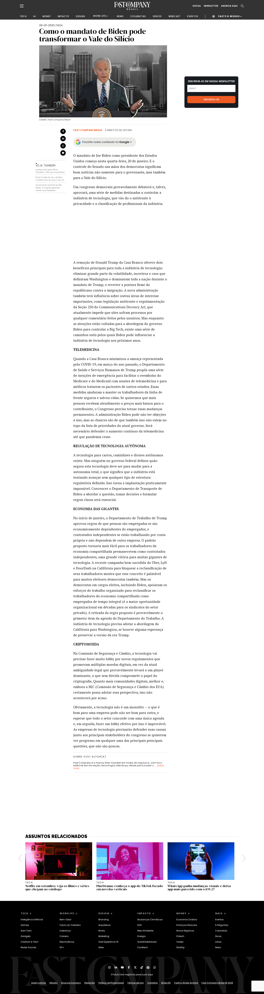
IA (34, 16)
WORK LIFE (99, 15)
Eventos (219, 919)
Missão (53, 982)
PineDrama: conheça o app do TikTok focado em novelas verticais (129, 887)
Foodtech (142, 947)
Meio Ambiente (145, 930)
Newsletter (211, 5)
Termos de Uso (135, 982)
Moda (101, 930)
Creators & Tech (29, 941)
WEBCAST (174, 16)
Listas (218, 941)
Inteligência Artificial (32, 919)
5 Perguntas (221, 925)
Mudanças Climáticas (150, 919)
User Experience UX (108, 941)
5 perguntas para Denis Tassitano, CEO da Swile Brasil (50, 170)
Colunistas (221, 930)
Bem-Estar (65, 919)
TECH (23, 16)
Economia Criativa (186, 919)
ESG (139, 925)
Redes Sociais (28, 947)
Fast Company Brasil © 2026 (217, 982)
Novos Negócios (185, 930)
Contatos (152, 982)
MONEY (47, 16)
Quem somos (38, 982)
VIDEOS (157, 16)
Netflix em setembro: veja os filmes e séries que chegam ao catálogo (57, 887)
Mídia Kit (166, 982)
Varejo (179, 941)
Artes (101, 947)
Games (25, 925)
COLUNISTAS (138, 16)
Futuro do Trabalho (70, 925)
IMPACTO (63, 16)
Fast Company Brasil (88, 130)
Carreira (64, 936)
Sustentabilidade (146, 941)
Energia (141, 936)
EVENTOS (192, 16)
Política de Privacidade (111, 982)
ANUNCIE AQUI (229, 5)
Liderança (65, 930)
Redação (89, 982)
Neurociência (67, 941)
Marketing (103, 936)
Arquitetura (104, 925)
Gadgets (26, 936)
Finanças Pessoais (186, 925)
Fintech (180, 936)
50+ (62, 947)
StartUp (180, 947)
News (218, 947)
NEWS (120, 16)
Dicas (218, 936)
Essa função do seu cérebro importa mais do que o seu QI (50, 178)
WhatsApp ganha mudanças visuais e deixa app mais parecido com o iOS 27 (199, 887)
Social (197, 5)
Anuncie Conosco (71, 982)
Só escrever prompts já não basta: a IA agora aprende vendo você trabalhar (49, 188)
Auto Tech (26, 930)
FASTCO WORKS (229, 16)
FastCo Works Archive (186, 982)
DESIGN (80, 16)
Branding (103, 919)
